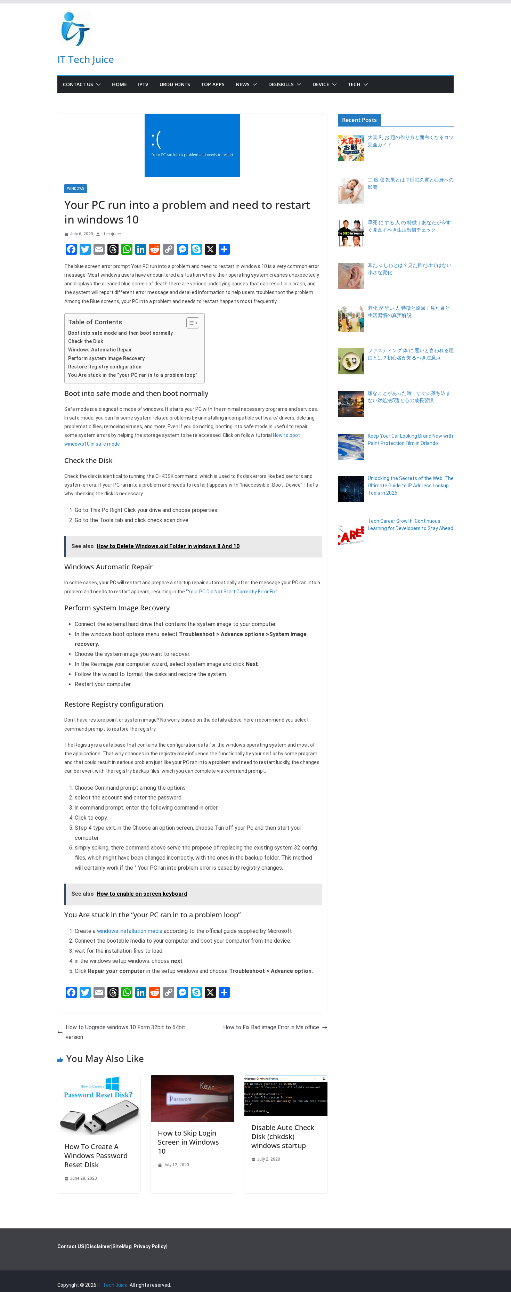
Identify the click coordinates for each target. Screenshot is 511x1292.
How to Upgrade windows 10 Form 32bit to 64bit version (125, 1032)
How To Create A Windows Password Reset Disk (96, 1155)
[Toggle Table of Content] (189, 323)
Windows (75, 188)
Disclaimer (98, 1246)
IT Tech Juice (85, 59)
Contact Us (78, 84)
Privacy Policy (149, 1246)
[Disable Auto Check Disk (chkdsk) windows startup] (285, 1079)
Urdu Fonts (175, 84)
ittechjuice (111, 233)
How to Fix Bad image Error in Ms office (271, 1027)
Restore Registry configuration (104, 367)
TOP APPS (213, 84)
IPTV (143, 84)
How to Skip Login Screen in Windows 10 (188, 1142)
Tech (354, 84)
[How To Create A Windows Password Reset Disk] (98, 1079)
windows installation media (130, 931)
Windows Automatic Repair (100, 350)
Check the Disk (85, 341)
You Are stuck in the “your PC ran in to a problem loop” (132, 375)
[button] (97, 84)
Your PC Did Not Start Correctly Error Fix (232, 591)
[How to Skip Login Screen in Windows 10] (192, 1079)
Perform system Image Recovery (106, 358)
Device (321, 84)
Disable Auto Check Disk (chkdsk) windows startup (282, 1136)
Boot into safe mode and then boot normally (120, 333)
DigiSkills (281, 84)
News (243, 84)
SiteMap (121, 1246)
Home (119, 84)
